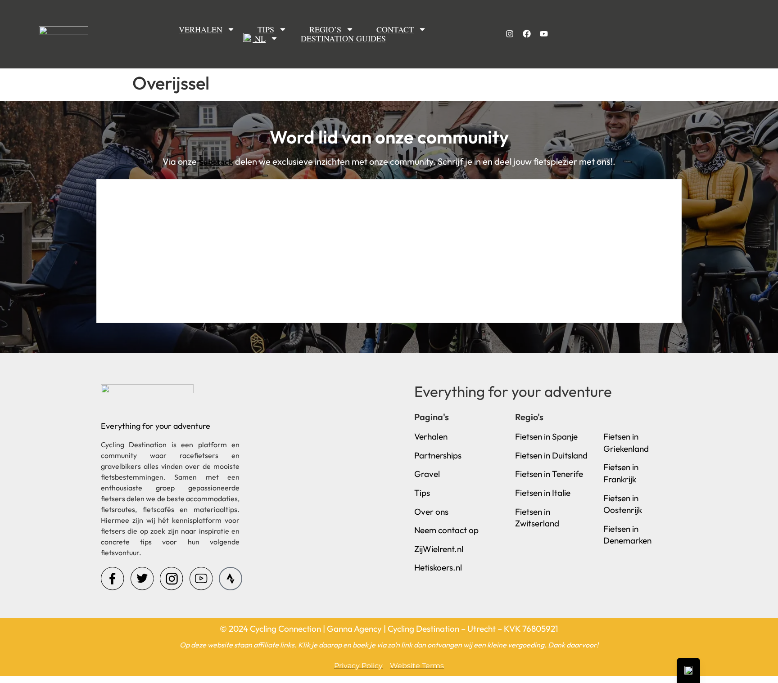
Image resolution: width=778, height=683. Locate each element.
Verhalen (200, 29)
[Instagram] (510, 34)
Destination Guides (343, 38)
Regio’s (325, 29)
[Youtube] (544, 34)
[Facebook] (527, 34)
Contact (395, 29)
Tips (266, 29)
